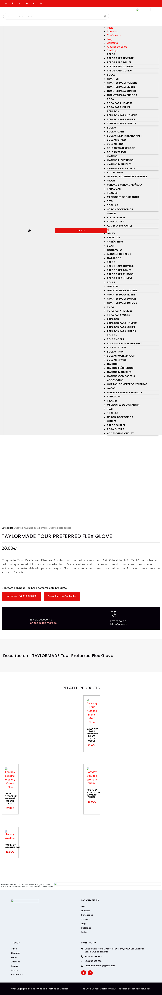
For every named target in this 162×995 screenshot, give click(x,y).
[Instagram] (90, 972)
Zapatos (113, 111)
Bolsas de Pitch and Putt (124, 136)
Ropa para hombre (119, 103)
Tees (110, 201)
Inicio (110, 27)
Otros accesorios (120, 209)
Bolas (111, 75)
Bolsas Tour (115, 144)
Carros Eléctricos (120, 160)
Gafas (111, 180)
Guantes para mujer (121, 87)
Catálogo (112, 50)
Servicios (112, 31)
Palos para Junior (119, 70)
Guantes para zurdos (122, 95)
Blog (109, 39)
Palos (111, 54)
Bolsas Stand (116, 140)
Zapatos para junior (121, 123)
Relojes (112, 193)
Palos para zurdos (120, 66)
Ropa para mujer (118, 107)
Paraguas (114, 189)
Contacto (112, 42)
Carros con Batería (121, 168)
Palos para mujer (119, 62)
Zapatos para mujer (121, 119)
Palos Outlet (116, 217)
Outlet (111, 213)
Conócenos (114, 35)
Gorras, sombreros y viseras (127, 176)
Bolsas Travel (117, 152)
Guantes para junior (121, 91)
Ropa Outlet (115, 221)
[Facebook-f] (83, 972)
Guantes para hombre (122, 83)
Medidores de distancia (123, 197)
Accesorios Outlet (120, 225)
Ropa (110, 99)
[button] (133, 229)
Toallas (112, 205)
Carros (112, 156)
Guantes (113, 79)
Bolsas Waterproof (121, 148)
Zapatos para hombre (122, 115)
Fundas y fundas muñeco (124, 185)
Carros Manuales (119, 164)
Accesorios (115, 172)
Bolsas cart (115, 131)
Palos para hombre (120, 58)
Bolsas (112, 127)
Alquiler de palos (117, 46)
